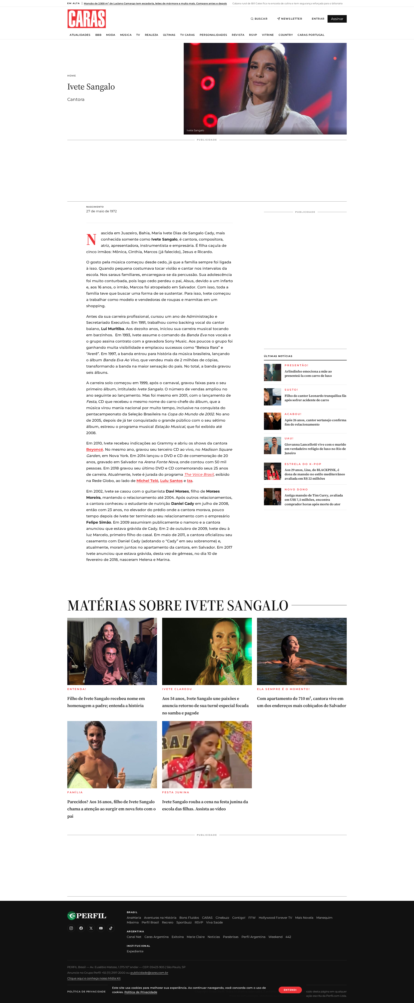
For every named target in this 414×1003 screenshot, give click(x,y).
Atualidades (80, 35)
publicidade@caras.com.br (149, 972)
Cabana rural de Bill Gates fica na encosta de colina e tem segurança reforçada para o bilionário (287, 3)
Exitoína (178, 937)
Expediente (135, 951)
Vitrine (268, 35)
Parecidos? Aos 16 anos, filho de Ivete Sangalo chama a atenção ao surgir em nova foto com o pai (111, 809)
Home (71, 76)
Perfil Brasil (150, 922)
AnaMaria (134, 918)
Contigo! (238, 918)
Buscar (261, 18)
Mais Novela (304, 918)
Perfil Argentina (253, 937)
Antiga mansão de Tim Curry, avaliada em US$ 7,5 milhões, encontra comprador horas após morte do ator (314, 499)
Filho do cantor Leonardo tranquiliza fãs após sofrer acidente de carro (315, 398)
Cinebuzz (222, 918)
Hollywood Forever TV (275, 918)
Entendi (290, 989)
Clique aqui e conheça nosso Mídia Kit (94, 978)
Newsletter (291, 18)
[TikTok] (111, 928)
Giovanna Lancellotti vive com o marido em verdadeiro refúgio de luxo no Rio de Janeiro (315, 448)
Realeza (151, 35)
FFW (252, 918)
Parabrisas (230, 937)
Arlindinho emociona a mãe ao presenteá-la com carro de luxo (308, 373)
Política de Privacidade (86, 991)
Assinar (337, 19)
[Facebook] (81, 928)
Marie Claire (196, 937)
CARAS (207, 918)
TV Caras (187, 35)
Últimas (169, 35)
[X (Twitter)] (91, 928)
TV (138, 35)
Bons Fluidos (189, 918)
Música (126, 35)
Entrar (318, 18)
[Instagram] (71, 928)
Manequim (324, 918)
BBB (98, 35)
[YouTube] (101, 928)
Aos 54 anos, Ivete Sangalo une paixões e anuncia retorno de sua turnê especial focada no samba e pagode (205, 705)
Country (286, 35)
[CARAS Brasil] (86, 19)
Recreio (167, 922)
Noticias (214, 937)
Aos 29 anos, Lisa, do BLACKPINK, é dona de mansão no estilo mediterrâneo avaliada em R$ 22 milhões (315, 474)
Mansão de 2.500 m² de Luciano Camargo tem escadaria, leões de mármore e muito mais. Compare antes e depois (155, 3)
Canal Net (134, 937)
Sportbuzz (184, 922)
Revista (238, 35)
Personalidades (213, 35)
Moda (110, 35)
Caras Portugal (311, 35)
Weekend (275, 937)
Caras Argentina (156, 937)
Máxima (133, 922)
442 (288, 937)
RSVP (253, 35)
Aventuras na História (160, 918)
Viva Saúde (214, 922)
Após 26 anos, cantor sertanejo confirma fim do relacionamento (315, 422)
